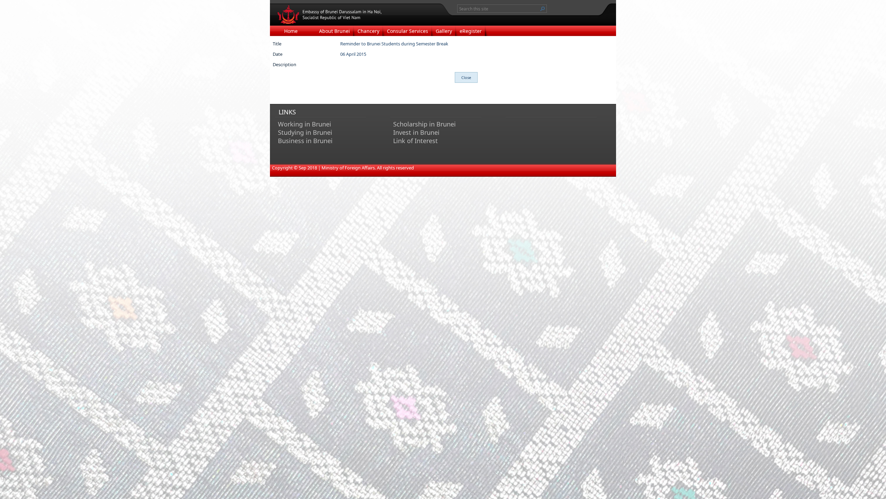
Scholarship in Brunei (424, 124)
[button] (542, 8)
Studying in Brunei (305, 132)
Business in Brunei (305, 141)
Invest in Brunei (416, 132)
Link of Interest (415, 141)
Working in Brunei (304, 124)
